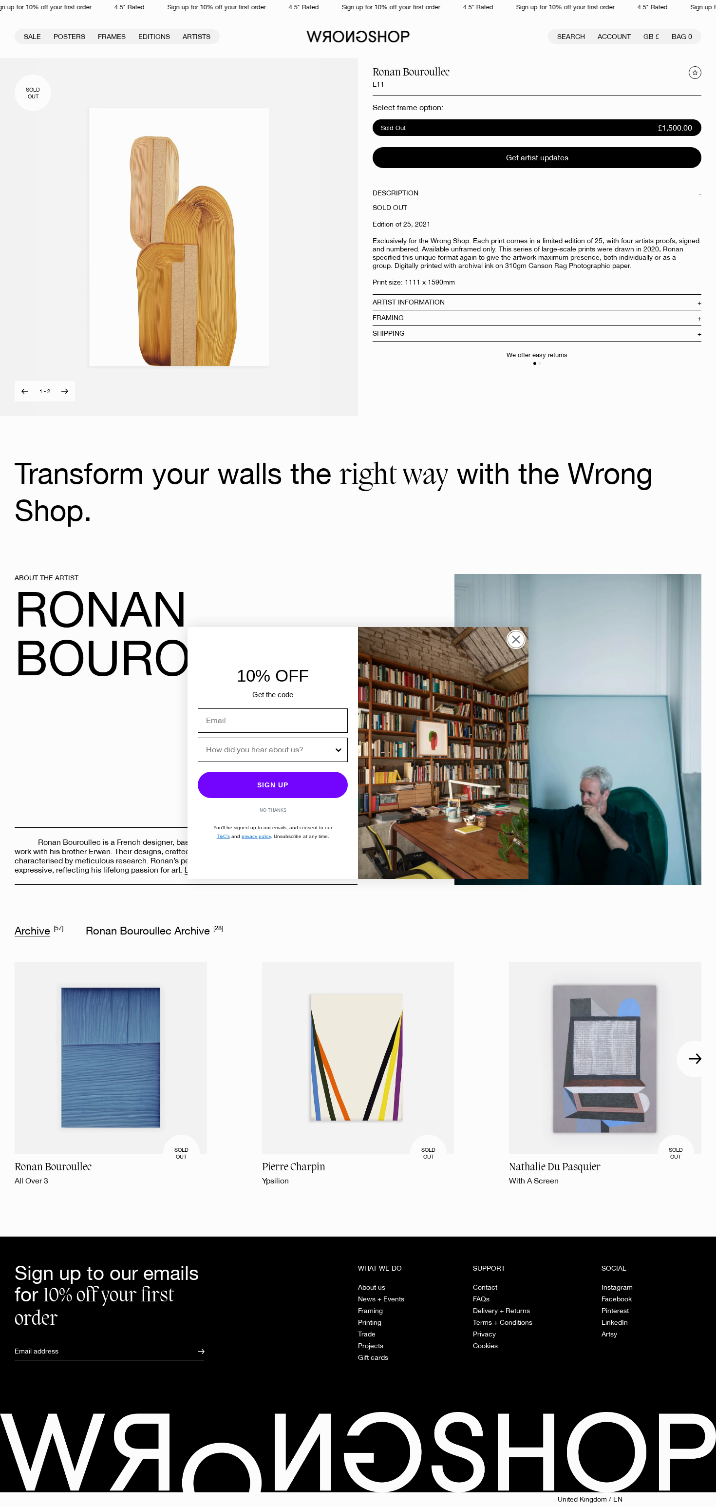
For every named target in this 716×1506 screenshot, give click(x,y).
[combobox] (270, 750)
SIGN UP (272, 785)
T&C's (223, 836)
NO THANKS (273, 810)
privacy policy (256, 836)
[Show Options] (338, 750)
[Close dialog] (516, 639)
